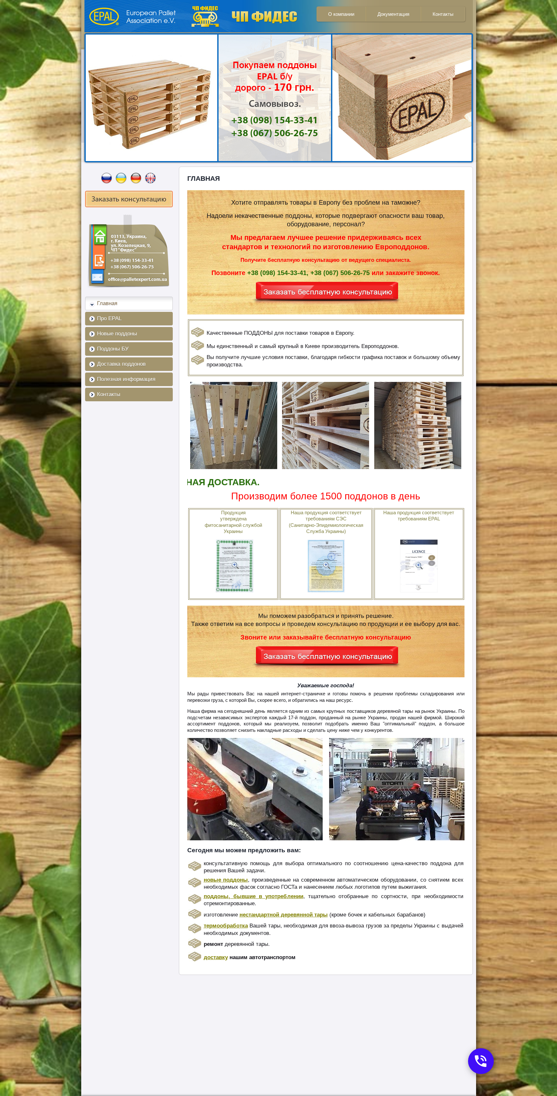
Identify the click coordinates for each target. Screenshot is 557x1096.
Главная (107, 303)
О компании (341, 14)
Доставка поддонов (121, 364)
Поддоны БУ (113, 349)
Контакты (443, 14)
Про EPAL (109, 318)
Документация (393, 14)
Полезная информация (126, 379)
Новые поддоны (117, 334)
